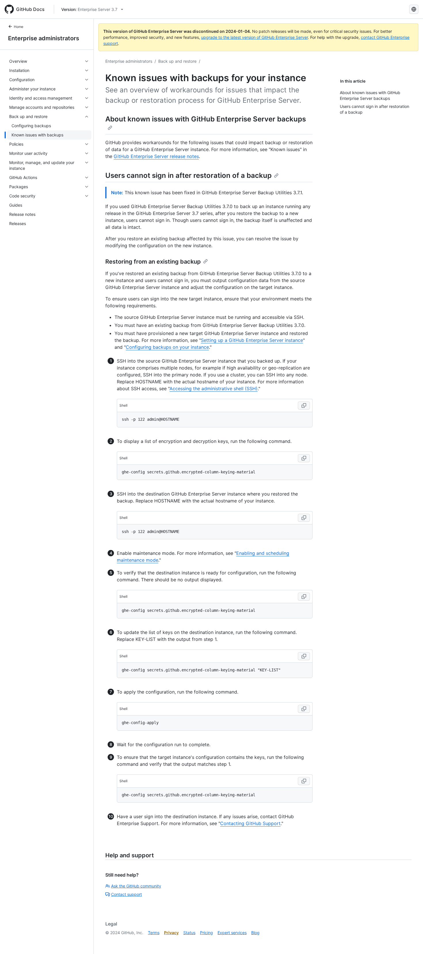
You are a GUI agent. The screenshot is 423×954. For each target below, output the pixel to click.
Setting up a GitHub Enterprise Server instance (252, 340)
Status (189, 932)
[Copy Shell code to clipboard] (304, 405)
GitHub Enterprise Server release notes (156, 156)
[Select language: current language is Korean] (413, 9)
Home (18, 26)
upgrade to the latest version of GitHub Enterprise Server (254, 37)
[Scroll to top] (410, 941)
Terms (153, 932)
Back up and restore (177, 61)
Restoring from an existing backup (153, 261)
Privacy (171, 932)
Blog (255, 932)
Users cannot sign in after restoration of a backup (188, 175)
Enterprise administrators (43, 38)
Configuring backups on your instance (167, 347)
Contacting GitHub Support (250, 823)
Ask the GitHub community (136, 885)
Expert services (232, 932)
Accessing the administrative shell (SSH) (213, 388)
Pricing (206, 932)
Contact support (126, 894)
